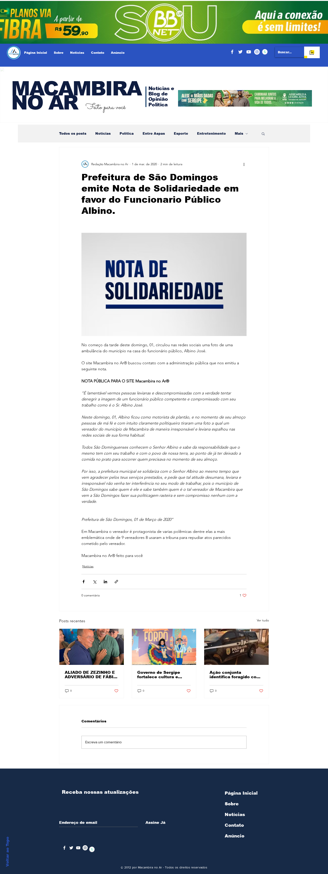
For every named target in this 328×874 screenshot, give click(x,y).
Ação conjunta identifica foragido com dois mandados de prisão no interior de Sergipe (235, 674)
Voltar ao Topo (7, 852)
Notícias (103, 133)
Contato (234, 825)
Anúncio (234, 835)
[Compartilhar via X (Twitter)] (94, 581)
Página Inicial (241, 793)
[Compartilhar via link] (116, 581)
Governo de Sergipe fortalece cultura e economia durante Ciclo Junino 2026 (163, 674)
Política (127, 133)
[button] (263, 133)
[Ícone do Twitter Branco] (71, 847)
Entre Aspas (154, 133)
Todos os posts (72, 133)
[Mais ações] (244, 164)
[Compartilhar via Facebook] (83, 581)
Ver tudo (263, 620)
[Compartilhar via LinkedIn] (105, 581)
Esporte (181, 133)
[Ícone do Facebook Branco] (64, 847)
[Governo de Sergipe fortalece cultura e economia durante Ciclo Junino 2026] (164, 647)
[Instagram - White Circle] (257, 52)
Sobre (232, 803)
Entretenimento (211, 133)
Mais (239, 133)
